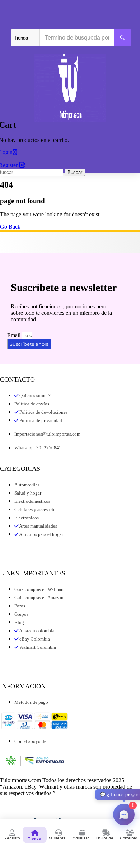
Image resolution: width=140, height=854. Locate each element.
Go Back (10, 227)
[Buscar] (122, 37)
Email (14, 335)
